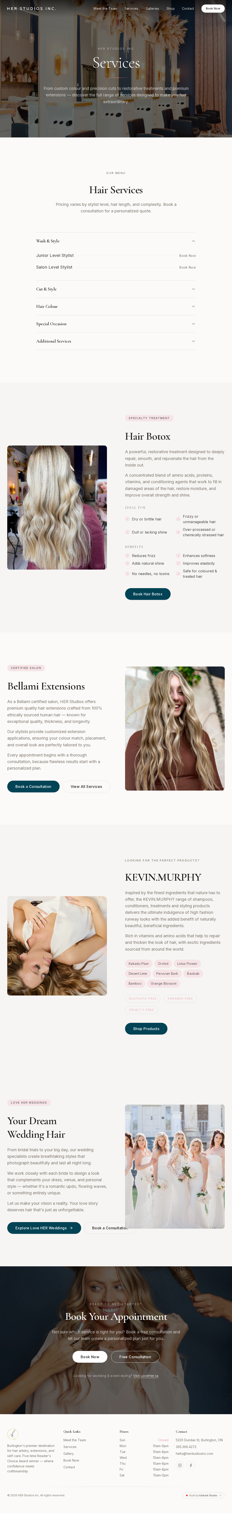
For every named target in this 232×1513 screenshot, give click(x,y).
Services (131, 8)
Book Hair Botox (147, 594)
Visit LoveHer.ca (146, 1376)
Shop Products (146, 1028)
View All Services (86, 786)
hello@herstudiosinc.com (194, 1453)
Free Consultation (135, 1357)
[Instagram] (180, 1465)
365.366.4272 (186, 1447)
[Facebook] (191, 1465)
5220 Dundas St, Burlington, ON (199, 1440)
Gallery (68, 1453)
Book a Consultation (33, 786)
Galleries (152, 8)
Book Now (213, 8)
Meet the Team (105, 8)
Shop (171, 8)
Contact (188, 8)
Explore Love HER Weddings (41, 1228)
